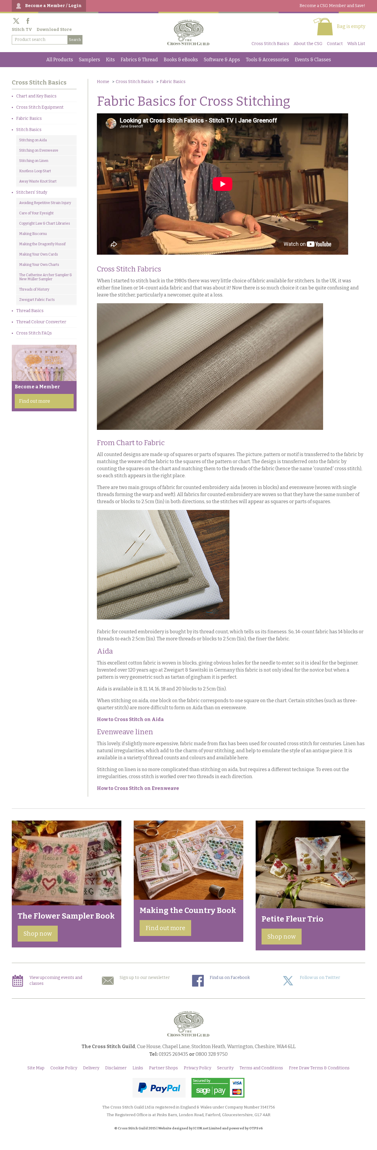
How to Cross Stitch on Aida (130, 719)
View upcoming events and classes (55, 980)
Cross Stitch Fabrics (129, 269)
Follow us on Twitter (320, 977)
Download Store (54, 29)
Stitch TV (22, 29)
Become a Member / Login (53, 5)
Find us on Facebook (230, 977)
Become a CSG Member (332, 5)
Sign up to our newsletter (145, 977)
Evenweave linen (125, 732)
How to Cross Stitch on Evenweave (138, 788)
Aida (105, 651)
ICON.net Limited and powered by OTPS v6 (228, 1128)
